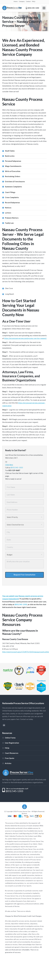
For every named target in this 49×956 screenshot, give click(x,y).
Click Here (9, 465)
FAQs (7, 748)
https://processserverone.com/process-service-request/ (25, 338)
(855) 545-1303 (17, 467)
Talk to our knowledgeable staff (17, 789)
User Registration (12, 743)
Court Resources (11, 753)
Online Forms (10, 738)
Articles (8, 763)
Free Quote (9, 758)
